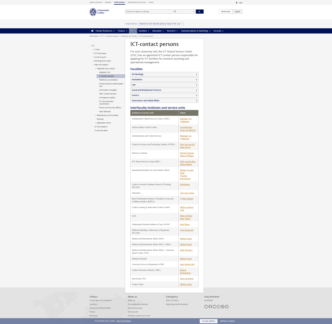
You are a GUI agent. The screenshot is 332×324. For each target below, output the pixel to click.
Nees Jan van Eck (187, 144)
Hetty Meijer (185, 218)
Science (135, 95)
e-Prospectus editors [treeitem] (107, 97)
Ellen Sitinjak (187, 198)
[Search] (200, 11)
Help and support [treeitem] (101, 64)
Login (241, 3)
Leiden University (95, 2)
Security (217, 30)
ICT (131, 30)
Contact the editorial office (99, 308)
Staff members (119, 2)
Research (171, 30)
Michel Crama (186, 238)
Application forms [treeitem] (104, 123)
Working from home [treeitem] (102, 61)
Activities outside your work (139, 316)
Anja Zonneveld (186, 230)
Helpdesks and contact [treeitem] (106, 68)
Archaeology (137, 74)
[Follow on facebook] (210, 306)
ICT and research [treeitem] (101, 127)
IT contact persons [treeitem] (106, 76)
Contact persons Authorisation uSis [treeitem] (111, 85)
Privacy (92, 312)
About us (131, 300)
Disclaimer (93, 316)
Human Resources (104, 30)
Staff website (93, 36)
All (175, 11)
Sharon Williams (187, 155)
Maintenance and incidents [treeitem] (107, 115)
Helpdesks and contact (129, 36)
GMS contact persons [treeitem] (107, 94)
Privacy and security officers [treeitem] (110, 107)
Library (151, 2)
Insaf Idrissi (185, 224)
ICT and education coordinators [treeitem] (106, 102)
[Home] (91, 30)
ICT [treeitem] (93, 46)
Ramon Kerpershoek (185, 271)
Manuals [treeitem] (100, 119)
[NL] (226, 11)
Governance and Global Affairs (146, 100)
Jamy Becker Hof (187, 264)
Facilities (143, 30)
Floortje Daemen (187, 152)
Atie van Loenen (187, 192)
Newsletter (208, 300)
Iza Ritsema (185, 184)
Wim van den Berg (188, 161)
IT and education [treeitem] (101, 130)
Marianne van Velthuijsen (185, 120)
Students (108, 2)
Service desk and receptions (100, 300)
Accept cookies (208, 321)
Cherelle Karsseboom (185, 177)
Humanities (137, 79)
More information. (124, 321)
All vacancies (133, 312)
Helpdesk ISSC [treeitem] (104, 72)
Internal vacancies (135, 308)
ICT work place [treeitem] (100, 53)
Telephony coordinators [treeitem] (108, 80)
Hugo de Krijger (186, 278)
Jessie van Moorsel (188, 130)
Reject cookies (229, 321)
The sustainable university (138, 304)
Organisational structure (137, 2)
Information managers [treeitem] (108, 90)
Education (156, 30)
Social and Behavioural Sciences (146, 90)
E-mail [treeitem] (96, 49)
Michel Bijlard (186, 164)
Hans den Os (185, 147)
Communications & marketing (194, 30)
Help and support (112, 36)
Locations (93, 304)
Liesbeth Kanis (186, 127)
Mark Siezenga (186, 250)
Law (134, 84)
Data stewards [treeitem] (105, 111)
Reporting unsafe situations (177, 304)
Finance (121, 30)
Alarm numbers (172, 300)
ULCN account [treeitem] (100, 57)
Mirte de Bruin (186, 215)
